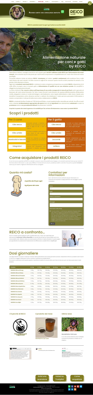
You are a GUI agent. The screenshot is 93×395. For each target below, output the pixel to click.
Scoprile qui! (53, 240)
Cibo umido (17, 133)
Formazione (75, 1)
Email (51, 191)
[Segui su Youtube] (75, 386)
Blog (62, 1)
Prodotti (46, 1)
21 (73, 354)
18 (69, 354)
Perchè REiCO (32, 1)
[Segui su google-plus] (78, 386)
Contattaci (79, 162)
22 (74, 354)
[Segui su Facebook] (72, 386)
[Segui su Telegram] (69, 389)
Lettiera (56, 146)
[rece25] (46, 352)
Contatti (80, 1)
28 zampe (24, 1)
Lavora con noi (68, 1)
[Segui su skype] (81, 386)
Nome (51, 186)
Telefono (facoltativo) (55, 196)
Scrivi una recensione (42, 377)
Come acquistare (55, 1)
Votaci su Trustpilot (59, 377)
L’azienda (17, 1)
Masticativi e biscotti (17, 139)
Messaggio (52, 202)
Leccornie (56, 139)
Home (12, 1)
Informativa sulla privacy (56, 208)
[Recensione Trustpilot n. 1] (73, 357)
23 (75, 354)
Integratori (17, 146)
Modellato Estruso (69, 334)
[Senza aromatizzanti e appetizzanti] (20, 335)
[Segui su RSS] (75, 389)
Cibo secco (17, 124)
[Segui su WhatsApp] (69, 386)
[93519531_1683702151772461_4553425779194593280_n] (20, 359)
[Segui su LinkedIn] (72, 389)
